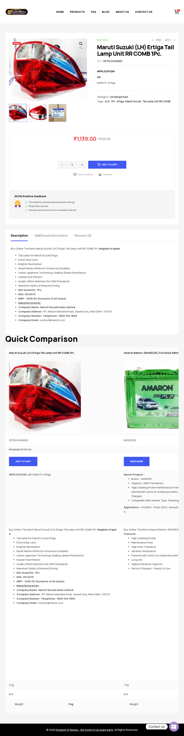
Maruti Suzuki (133, 101)
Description (19, 235)
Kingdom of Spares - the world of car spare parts (84, 730)
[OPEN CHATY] (174, 727)
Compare (107, 174)
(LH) (107, 101)
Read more (136, 461)
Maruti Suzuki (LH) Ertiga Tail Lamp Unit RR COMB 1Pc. (42, 353)
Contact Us (143, 11)
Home (60, 11)
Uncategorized (119, 97)
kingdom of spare (109, 248)
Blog (106, 11)
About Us (122, 11)
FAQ (93, 11)
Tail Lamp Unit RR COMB (156, 101)
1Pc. (113, 101)
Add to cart (109, 164)
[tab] (22, 235)
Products (77, 11)
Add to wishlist (85, 174)
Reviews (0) (83, 235)
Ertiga (120, 101)
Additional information (51, 235)
